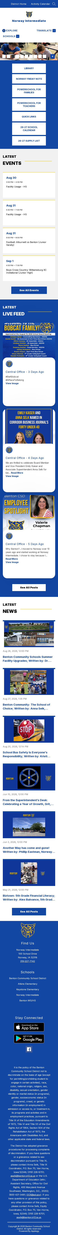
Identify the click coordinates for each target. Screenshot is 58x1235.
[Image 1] (4, 56)
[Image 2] (8, 56)
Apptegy (35, 1231)
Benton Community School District (27, 978)
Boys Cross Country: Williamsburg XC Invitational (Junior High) (26, 271)
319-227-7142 (27, 961)
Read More (17, 472)
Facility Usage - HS (17, 186)
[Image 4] (17, 56)
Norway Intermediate (27, 995)
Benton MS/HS (27, 1000)
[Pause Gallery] (52, 56)
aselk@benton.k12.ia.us (23, 1175)
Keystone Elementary (27, 989)
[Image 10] (44, 56)
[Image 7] (31, 56)
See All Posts (29, 587)
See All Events (29, 290)
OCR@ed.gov (33, 1194)
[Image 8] (35, 56)
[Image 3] (13, 56)
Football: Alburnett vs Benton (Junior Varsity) (26, 243)
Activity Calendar (40, 3)
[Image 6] (26, 56)
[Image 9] (40, 56)
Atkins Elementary (27, 983)
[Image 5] (22, 56)
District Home (18, 3)
